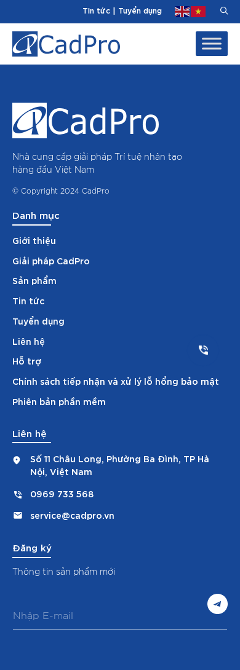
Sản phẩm (34, 280)
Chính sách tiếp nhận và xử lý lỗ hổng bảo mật (115, 381)
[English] (183, 10)
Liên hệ (28, 341)
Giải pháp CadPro (51, 260)
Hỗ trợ (26, 360)
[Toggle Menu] (212, 44)
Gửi (217, 604)
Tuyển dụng (140, 10)
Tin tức (96, 10)
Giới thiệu (34, 240)
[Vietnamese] (199, 10)
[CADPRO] (66, 43)
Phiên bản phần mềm (59, 401)
